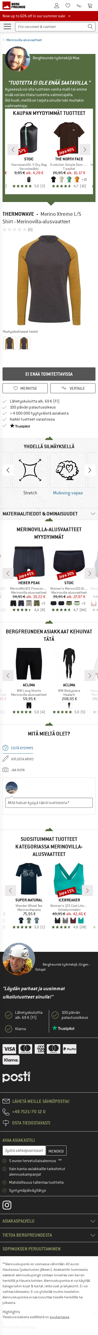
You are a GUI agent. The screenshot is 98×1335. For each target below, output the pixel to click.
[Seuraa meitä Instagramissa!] (11, 1206)
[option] (49, 280)
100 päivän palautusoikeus (33, 407)
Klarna (20, 1028)
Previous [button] (8, 470)
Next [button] (89, 470)
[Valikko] (7, 26)
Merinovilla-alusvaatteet (24, 40)
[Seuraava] (84, 149)
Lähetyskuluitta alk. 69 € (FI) (35, 401)
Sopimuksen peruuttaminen (32, 1249)
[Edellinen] (13, 149)
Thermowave (18, 214)
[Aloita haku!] (90, 26)
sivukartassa (59, 1317)
